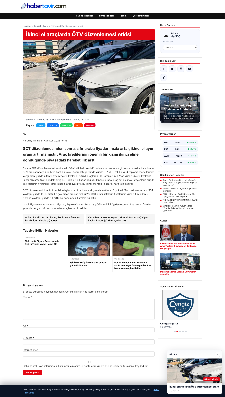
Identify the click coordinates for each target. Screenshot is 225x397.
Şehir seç (168, 41)
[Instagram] (180, 68)
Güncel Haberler (84, 15)
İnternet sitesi (31, 349)
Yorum (27, 297)
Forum (123, 15)
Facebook (53, 125)
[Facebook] (163, 68)
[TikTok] (163, 77)
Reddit (78, 125)
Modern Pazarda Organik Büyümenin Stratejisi (180, 189)
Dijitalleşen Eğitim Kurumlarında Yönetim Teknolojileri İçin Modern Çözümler (178, 208)
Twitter (41, 125)
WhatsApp (66, 125)
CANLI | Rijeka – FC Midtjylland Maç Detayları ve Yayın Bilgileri (179, 195)
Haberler (27, 26)
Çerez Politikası (141, 15)
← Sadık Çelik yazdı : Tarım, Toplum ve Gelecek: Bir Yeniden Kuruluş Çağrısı (53, 219)
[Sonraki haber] (195, 98)
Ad (25, 325)
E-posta (28, 337)
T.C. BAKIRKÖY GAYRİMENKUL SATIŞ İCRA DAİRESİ (180, 201)
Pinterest (90, 125)
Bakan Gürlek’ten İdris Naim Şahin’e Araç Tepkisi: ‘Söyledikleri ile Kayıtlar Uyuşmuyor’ (180, 182)
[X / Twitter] (172, 68)
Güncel (37, 26)
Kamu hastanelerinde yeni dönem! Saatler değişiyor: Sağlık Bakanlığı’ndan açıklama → (118, 219)
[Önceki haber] (188, 98)
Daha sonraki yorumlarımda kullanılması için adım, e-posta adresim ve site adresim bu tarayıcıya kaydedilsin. (86, 366)
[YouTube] (189, 68)
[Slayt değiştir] (175, 331)
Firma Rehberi (106, 15)
